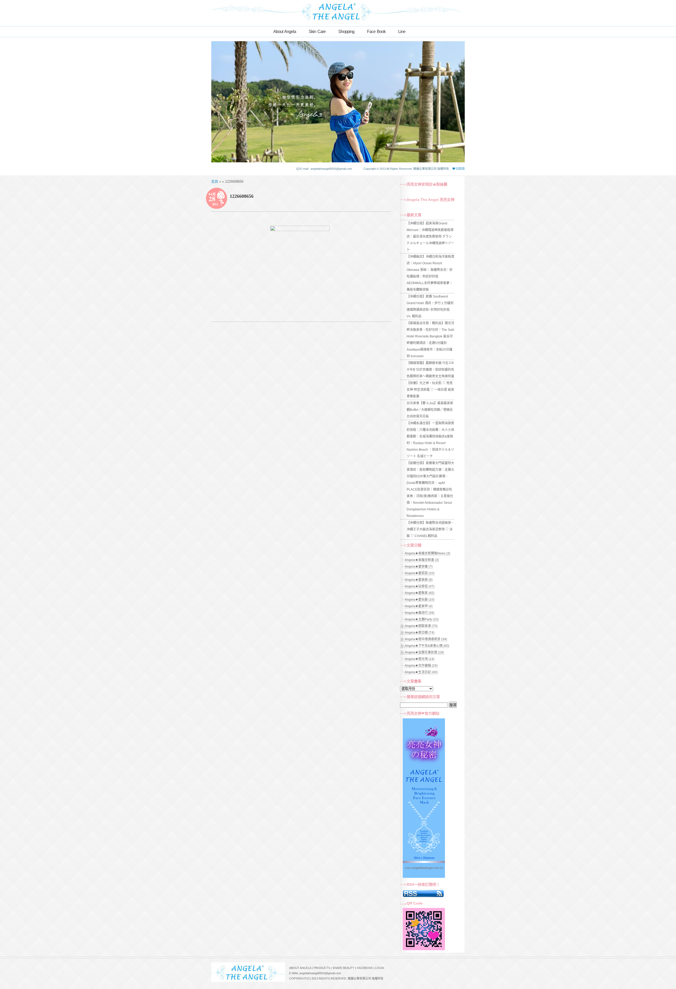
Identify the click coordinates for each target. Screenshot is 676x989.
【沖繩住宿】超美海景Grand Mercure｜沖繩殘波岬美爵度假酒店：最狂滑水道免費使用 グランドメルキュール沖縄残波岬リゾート (430, 237)
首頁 (214, 181)
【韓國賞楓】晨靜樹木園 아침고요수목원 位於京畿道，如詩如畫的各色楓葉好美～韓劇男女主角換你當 (430, 369)
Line (401, 31)
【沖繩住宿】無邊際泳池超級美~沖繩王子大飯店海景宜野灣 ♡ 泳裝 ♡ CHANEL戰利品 (430, 529)
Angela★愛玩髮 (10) (419, 599)
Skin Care (317, 31)
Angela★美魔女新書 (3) (422, 560)
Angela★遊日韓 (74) (419, 632)
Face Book (376, 31)
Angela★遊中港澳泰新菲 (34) (426, 639)
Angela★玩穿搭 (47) (419, 586)
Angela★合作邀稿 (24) (421, 665)
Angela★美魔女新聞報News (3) (427, 553)
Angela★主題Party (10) (422, 619)
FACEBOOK (365, 967)
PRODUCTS (322, 967)
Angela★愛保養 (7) (419, 566)
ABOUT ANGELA (300, 967)
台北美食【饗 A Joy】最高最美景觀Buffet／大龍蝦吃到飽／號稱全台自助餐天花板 (430, 409)
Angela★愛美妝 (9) (419, 580)
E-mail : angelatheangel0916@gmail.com (326, 168)
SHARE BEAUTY (343, 967)
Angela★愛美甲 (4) (419, 606)
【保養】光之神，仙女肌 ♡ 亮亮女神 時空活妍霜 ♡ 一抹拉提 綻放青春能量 (430, 389)
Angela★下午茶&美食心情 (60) (427, 646)
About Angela (284, 31)
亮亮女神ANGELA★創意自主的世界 (338, 11)
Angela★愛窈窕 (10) (419, 573)
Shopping (346, 31)
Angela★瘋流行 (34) (419, 613)
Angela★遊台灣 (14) (419, 659)
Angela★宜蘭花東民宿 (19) (424, 652)
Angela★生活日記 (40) (421, 672)
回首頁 (460, 168)
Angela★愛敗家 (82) (419, 593)
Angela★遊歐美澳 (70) (421, 626)
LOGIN (379, 967)
